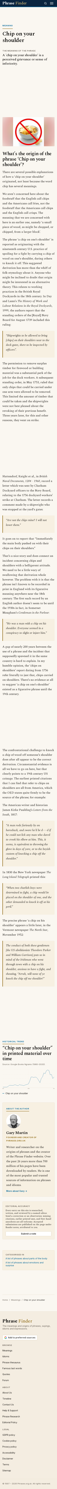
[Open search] (45, 3)
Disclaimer (7, 1458)
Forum (5, 1380)
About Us (7, 1392)
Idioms (5, 1356)
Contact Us (8, 1404)
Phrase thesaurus (11, 1362)
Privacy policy (9, 1446)
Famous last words (12, 1368)
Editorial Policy (9, 1422)
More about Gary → (16, 1191)
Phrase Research (11, 1416)
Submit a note (28, 1233)
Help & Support (10, 1410)
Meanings (16, 1300)
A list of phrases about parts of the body (26, 1258)
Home (5, 1300)
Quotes (6, 1374)
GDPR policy (8, 1435)
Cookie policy (9, 1440)
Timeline (6, 1398)
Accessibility (8, 1452)
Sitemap (6, 1470)
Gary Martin (17, 1133)
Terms (5, 1464)
